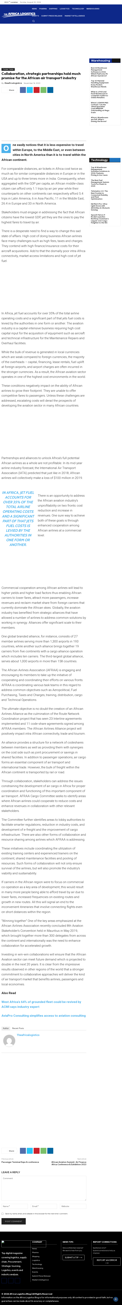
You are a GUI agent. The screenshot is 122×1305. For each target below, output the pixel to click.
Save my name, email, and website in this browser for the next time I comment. (36, 1214)
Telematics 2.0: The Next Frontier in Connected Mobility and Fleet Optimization (99, 195)
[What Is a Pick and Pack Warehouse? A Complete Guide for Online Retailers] (115, 94)
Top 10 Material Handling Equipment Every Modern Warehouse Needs (100, 84)
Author (6, 1028)
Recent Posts (18, 1028)
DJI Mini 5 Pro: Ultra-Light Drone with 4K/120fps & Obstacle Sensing (100, 207)
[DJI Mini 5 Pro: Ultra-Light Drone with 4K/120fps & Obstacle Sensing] (115, 206)
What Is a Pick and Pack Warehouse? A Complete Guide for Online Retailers (99, 95)
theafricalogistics (13, 83)
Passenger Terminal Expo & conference (20, 1162)
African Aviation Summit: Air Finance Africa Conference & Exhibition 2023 (68, 1163)
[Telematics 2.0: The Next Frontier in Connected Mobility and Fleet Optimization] (115, 193)
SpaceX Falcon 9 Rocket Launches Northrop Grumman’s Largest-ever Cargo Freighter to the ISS (100, 219)
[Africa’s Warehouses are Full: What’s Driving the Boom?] (115, 120)
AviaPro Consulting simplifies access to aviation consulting (43, 1015)
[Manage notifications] (115, 1299)
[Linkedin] (50, 90)
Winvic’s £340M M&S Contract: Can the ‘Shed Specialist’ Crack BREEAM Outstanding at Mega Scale (100, 108)
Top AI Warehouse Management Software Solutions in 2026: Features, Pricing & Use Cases (100, 171)
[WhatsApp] (43, 90)
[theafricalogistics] (9, 1041)
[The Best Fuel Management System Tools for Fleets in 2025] (115, 182)
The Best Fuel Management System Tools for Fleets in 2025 (100, 183)
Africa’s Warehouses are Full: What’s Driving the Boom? (99, 119)
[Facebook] (23, 90)
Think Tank (8, 69)
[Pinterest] (37, 90)
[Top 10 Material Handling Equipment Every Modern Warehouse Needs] (115, 83)
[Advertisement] (43, 47)
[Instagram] (10, 1280)
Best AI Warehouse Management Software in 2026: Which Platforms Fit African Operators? (99, 72)
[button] (33, 21)
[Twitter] (30, 90)
